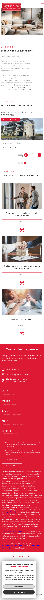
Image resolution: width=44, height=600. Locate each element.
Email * (5, 411)
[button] (19, 163)
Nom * (5, 391)
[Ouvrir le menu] (42, 4)
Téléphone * (8, 421)
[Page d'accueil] (11, 7)
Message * (7, 431)
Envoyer (11, 466)
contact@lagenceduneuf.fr (17, 374)
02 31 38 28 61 (12, 369)
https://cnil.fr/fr (10, 512)
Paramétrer (18, 586)
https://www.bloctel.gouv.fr (13, 531)
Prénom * (7, 401)
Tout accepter (19, 592)
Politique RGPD (37, 594)
